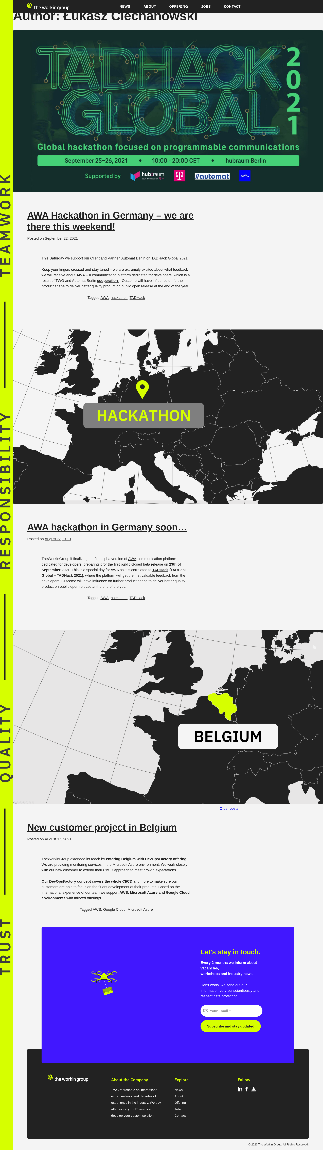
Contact (232, 6)
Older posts (229, 808)
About (149, 6)
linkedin (240, 1090)
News (124, 6)
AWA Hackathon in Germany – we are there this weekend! (110, 221)
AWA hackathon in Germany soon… (107, 527)
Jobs (206, 6)
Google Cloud (114, 909)
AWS (97, 909)
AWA (104, 297)
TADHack (137, 297)
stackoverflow (253, 1090)
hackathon (119, 297)
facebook (246, 1090)
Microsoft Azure (140, 909)
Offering (178, 6)
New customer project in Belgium (102, 827)
